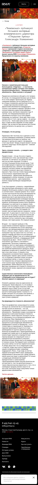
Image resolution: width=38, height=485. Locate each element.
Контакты (5, 461)
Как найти (9, 432)
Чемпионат (7, 45)
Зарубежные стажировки (25, 448)
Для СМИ (5, 453)
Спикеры (5, 447)
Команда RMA (7, 444)
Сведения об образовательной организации (16, 472)
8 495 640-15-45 (10, 423)
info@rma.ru (8, 426)
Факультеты (25, 439)
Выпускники (6, 456)
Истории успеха (8, 450)
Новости (5, 441)
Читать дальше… (8, 374)
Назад (7, 21)
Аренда (4, 459)
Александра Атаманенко (26, 54)
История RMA (7, 439)
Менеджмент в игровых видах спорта (16, 52)
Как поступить (26, 444)
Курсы (23, 441)
